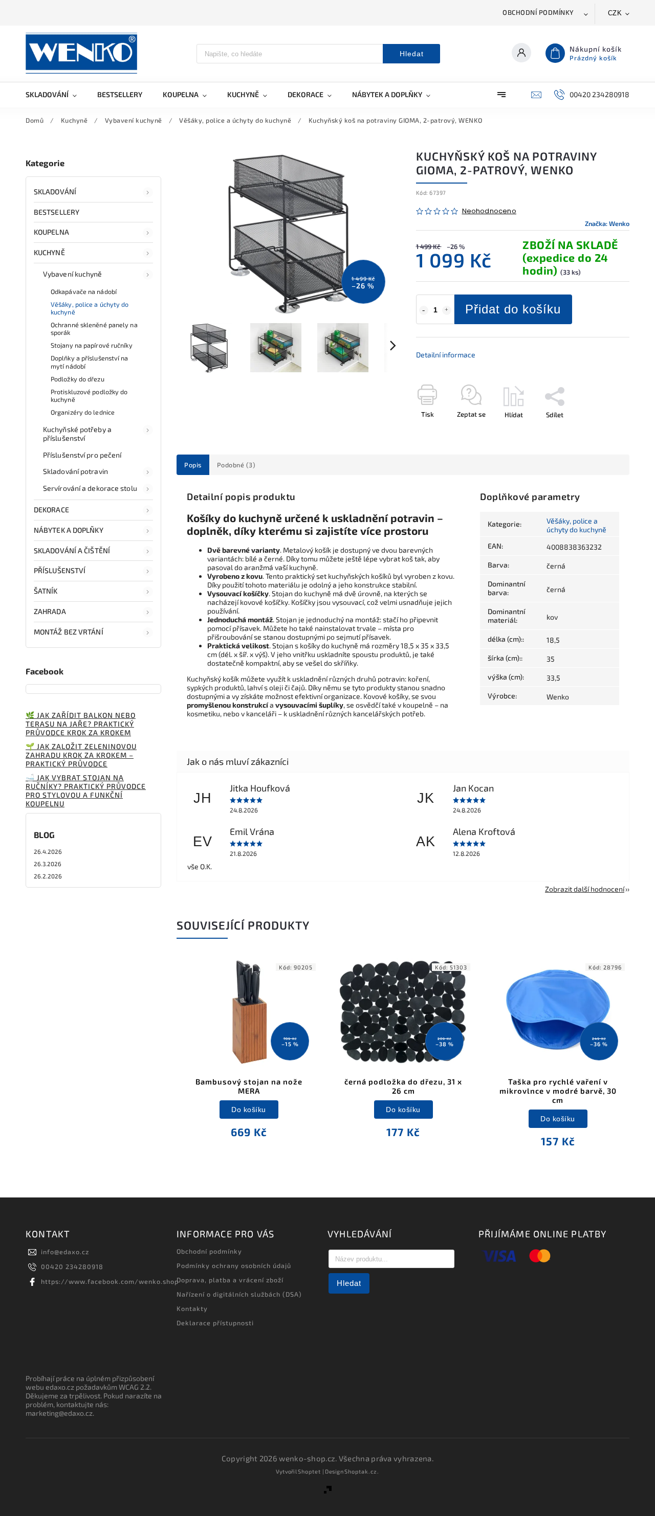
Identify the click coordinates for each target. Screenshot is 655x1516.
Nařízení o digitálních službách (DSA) (239, 1294)
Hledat (412, 54)
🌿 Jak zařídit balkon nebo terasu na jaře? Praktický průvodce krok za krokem (81, 724)
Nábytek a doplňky (68, 530)
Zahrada (50, 611)
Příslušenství (59, 570)
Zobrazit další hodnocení (584, 889)
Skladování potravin (75, 471)
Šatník (46, 590)
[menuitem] (56, 94)
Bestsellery (56, 212)
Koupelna (51, 232)
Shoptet (309, 1471)
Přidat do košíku (513, 309)
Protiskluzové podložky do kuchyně (89, 395)
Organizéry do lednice (83, 412)
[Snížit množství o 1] (423, 310)
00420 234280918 (72, 1266)
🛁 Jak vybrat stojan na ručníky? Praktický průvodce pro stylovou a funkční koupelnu (86, 790)
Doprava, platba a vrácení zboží (230, 1280)
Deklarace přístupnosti (215, 1323)
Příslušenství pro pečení (82, 454)
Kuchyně (49, 252)
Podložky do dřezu (77, 379)
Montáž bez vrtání (68, 631)
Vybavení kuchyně (72, 273)
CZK (615, 13)
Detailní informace (445, 354)
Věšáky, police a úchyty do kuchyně (90, 308)
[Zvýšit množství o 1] (446, 310)
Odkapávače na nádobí (84, 291)
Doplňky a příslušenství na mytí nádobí (89, 362)
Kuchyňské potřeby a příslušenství (77, 433)
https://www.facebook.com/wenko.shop (110, 1281)
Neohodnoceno (489, 211)
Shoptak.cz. (361, 1471)
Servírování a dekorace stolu (90, 488)
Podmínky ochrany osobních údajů (234, 1265)
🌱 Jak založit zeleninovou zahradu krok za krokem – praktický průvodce (81, 755)
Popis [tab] (193, 465)
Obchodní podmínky (538, 12)
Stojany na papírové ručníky (92, 345)
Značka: (607, 223)
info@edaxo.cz (65, 1252)
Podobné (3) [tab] (236, 465)
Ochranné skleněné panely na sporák (94, 328)
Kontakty (192, 1308)
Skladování (55, 191)
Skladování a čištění (72, 550)
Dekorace (51, 509)
